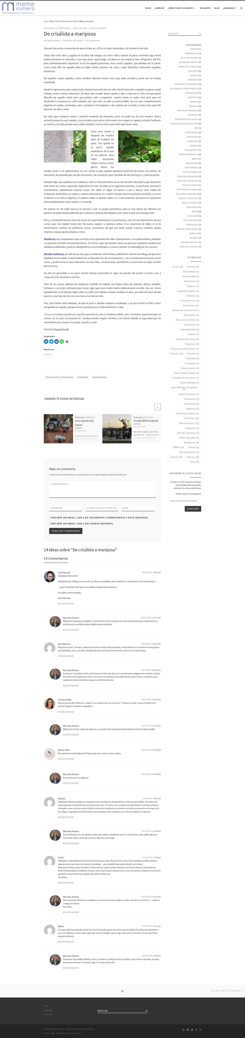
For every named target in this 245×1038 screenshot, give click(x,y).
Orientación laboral (187, 413)
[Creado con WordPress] (54, 1033)
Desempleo (191, 93)
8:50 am (157, 573)
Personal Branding (187, 176)
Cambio (192, 296)
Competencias (190, 300)
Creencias (192, 79)
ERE (196, 128)
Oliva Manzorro (64, 644)
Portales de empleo (187, 180)
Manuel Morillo (61, 329)
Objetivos (192, 409)
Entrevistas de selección (184, 123)
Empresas (193, 115)
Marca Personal (188, 154)
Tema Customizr (75, 1033)
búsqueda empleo (188, 291)
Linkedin (193, 145)
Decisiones (191, 305)
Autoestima (191, 281)
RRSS (194, 211)
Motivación (192, 163)
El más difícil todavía (146, 420)
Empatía (194, 101)
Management (191, 150)
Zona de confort (188, 246)
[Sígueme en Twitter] (192, 1030)
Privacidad (48, 1014)
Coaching (193, 71)
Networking (191, 167)
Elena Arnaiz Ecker (187, 320)
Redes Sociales (190, 202)
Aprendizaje (191, 53)
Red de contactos (188, 198)
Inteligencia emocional (185, 378)
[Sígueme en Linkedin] (188, 1030)
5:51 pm (157, 926)
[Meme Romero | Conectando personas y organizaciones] (18, 6)
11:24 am (157, 644)
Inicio (46, 21)
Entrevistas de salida (186, 119)
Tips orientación (189, 452)
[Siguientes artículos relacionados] (157, 407)
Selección (192, 216)
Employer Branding (187, 110)
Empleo (193, 106)
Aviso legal (48, 1010)
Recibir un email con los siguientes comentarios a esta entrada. (100, 517)
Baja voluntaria (189, 58)
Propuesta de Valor (187, 189)
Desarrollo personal (63, 21)
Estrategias (191, 132)
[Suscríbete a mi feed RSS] (183, 1030)
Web (125, 508)
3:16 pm (157, 857)
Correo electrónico (101, 509)
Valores (193, 238)
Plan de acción (189, 423)
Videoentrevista (189, 242)
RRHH (178, 447)
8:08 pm (157, 956)
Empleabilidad (190, 329)
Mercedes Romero (71, 617)
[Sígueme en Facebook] (196, 1030)
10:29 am (156, 700)
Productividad (190, 185)
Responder (66, 603)
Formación (192, 137)
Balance (193, 286)
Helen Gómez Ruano (186, 373)
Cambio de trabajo (188, 66)
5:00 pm (157, 798)
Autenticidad (191, 276)
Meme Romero (53, 41)
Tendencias (192, 224)
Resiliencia (192, 207)
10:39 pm (156, 670)
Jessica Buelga (189, 382)
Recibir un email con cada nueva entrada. (82, 523)
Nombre (56, 508)
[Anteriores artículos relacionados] (151, 407)
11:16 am (157, 750)
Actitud (193, 267)
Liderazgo (192, 141)
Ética (194, 462)
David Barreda (64, 572)
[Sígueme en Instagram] (200, 1030)
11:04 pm (157, 897)
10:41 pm (156, 618)
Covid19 (194, 75)
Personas (192, 418)
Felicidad (192, 358)
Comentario (59, 484)
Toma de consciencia (187, 229)
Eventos (193, 353)
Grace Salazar (190, 368)
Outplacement (190, 172)
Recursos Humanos (186, 194)
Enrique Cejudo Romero (185, 349)
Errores (177, 353)
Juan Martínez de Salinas (184, 388)
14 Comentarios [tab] (56, 558)
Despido (192, 97)
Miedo (195, 159)
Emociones (191, 325)
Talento (193, 447)
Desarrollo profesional (183, 88)
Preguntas (192, 428)
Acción (178, 267)
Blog (52, 21)
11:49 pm (157, 726)
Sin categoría (190, 220)
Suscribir (193, 509)
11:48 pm (157, 774)
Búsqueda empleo (188, 62)
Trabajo (193, 233)
